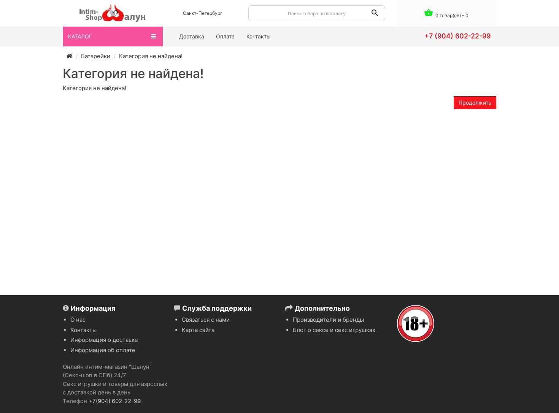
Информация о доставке (104, 339)
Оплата (225, 36)
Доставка (191, 36)
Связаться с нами (206, 319)
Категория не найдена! (151, 56)
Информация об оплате (102, 350)
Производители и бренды (328, 319)
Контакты (258, 36)
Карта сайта (198, 330)
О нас (78, 319)
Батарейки (95, 56)
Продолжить (475, 102)
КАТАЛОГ (80, 36)
